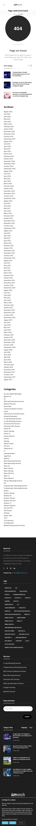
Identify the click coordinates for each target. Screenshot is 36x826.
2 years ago (16, 740)
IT (4, 451)
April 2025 (7, 151)
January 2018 (8, 367)
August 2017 (8, 380)
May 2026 (7, 119)
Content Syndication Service (13, 409)
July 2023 (7, 203)
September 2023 (9, 198)
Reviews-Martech (9, 505)
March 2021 (8, 273)
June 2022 (7, 236)
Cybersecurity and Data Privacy (14, 414)
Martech (6, 458)
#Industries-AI (9, 604)
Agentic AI (7, 396)
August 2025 (8, 141)
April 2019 (7, 330)
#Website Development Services (14, 647)
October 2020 (8, 285)
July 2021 (7, 263)
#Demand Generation (19, 594)
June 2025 (7, 146)
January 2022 (8, 248)
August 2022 (8, 231)
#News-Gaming (21, 617)
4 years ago (16, 762)
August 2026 (8, 112)
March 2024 (8, 183)
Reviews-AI (7, 496)
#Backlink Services (10, 591)
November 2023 (9, 193)
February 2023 (9, 216)
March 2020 (8, 303)
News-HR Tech (9, 473)
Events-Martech (9, 436)
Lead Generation (9, 453)
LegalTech (7, 456)
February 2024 (9, 186)
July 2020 (7, 293)
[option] (18, 85)
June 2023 (7, 206)
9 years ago (16, 750)
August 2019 (8, 320)
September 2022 (9, 228)
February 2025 (9, 156)
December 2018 (9, 340)
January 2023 (8, 218)
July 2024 (7, 174)
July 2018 (7, 352)
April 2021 (7, 270)
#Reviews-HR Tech (24, 634)
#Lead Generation (10, 607)
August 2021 (8, 260)
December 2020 (9, 280)
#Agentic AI (8, 588)
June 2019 (7, 325)
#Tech (27, 641)
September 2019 (9, 317)
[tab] (24, 728)
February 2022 (9, 246)
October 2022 (8, 226)
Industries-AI (8, 448)
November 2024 (9, 164)
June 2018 (7, 355)
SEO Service (8, 510)
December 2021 (9, 250)
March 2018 (8, 362)
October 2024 (8, 166)
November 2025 (9, 134)
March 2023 (8, 213)
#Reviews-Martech (21, 637)
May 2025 (7, 149)
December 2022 (9, 221)
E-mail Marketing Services (12, 419)
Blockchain (7, 406)
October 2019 (8, 315)
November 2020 (9, 283)
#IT (18, 604)
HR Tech (7, 446)
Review (6, 491)
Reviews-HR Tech (10, 501)
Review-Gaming (9, 493)
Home (14, 14)
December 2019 (9, 310)
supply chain (8, 515)
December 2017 (9, 370)
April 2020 (7, 300)
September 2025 (9, 139)
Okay (5, 822)
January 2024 (8, 188)
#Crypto (7, 594)
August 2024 (8, 171)
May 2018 (7, 357)
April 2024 (7, 181)
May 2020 (7, 298)
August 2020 (8, 290)
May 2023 (7, 208)
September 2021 (9, 258)
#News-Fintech (9, 617)
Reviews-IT (7, 503)
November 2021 (9, 253)
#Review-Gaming (9, 631)
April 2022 (7, 241)
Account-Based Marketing (12, 394)
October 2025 (8, 136)
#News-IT (19, 621)
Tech (5, 518)
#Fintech (27, 598)
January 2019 (8, 337)
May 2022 (7, 238)
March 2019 (8, 332)
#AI (16, 588)
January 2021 (8, 278)
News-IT (7, 476)
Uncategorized (9, 523)
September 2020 (9, 288)
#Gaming (7, 601)
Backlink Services (10, 404)
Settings (21, 822)
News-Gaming (8, 471)
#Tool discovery (9, 644)
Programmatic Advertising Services (15, 486)
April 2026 (7, 121)
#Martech (7, 611)
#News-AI (27, 614)
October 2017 (8, 375)
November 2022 (9, 223)
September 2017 (9, 377)
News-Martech (9, 478)
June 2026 (7, 117)
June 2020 (7, 295)
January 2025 (8, 159)
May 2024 (7, 179)
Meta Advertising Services (12, 461)
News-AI (7, 466)
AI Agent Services (9, 687)
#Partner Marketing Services (13, 627)
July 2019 (7, 322)
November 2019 (9, 312)
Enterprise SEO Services (12, 424)
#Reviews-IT (8, 637)
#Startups (19, 641)
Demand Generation (10, 416)
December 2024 (9, 161)
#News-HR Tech (9, 621)
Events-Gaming (9, 431)
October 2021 (8, 255)
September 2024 (9, 169)
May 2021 (7, 268)
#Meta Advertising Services (22, 611)
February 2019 (9, 335)
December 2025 (9, 131)
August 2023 (8, 201)
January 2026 (8, 129)
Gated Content (9, 443)
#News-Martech (9, 624)
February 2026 (9, 126)
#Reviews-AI (21, 631)
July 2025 (7, 144)
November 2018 (9, 342)
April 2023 (7, 211)
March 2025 (8, 154)
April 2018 (7, 360)
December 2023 (9, 191)
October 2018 (8, 345)
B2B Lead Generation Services (14, 401)
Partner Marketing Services (13, 481)
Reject (12, 822)
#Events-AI (8, 598)
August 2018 (8, 350)
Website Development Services (14, 525)
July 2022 (7, 233)
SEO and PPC (8, 508)
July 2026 (7, 114)
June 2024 (7, 176)
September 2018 (9, 347)
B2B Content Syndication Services (14, 671)
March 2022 (8, 243)
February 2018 (9, 365)
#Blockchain (23, 591)
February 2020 (9, 305)
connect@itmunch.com (19, 573)
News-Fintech (8, 468)
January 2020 (8, 308)
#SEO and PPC (8, 641)
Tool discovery (8, 520)
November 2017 (9, 372)
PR (5, 483)
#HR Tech (15, 601)
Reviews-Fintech (9, 498)
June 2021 (7, 265)
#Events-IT (18, 598)
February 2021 (9, 275)
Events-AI (7, 429)
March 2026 (8, 124)
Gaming (6, 441)
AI (4, 399)
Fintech (6, 438)
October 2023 (8, 196)
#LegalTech (22, 607)
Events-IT (7, 434)
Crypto (6, 411)
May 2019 (7, 327)
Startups (7, 513)
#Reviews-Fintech (10, 634)
